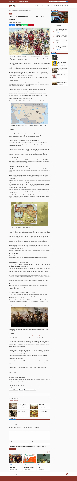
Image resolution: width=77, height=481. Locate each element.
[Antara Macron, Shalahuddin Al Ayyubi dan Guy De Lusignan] (29, 458)
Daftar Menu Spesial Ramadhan (61, 5)
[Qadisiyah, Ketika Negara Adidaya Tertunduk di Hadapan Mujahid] (13, 406)
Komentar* (11, 429)
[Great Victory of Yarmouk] (13, 413)
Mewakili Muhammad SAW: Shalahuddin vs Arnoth (42, 467)
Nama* (10, 441)
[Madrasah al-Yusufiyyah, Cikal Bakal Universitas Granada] (15, 458)
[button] (67, 1)
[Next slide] (49, 452)
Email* (31, 441)
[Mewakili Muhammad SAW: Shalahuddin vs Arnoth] (43, 458)
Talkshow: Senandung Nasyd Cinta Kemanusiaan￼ (25, 1)
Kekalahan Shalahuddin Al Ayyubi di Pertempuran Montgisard (61, 42)
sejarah (18, 398)
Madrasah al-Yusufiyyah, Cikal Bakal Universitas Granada (15, 467)
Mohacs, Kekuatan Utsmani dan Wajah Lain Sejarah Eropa (42, 413)
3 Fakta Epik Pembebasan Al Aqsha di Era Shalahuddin (43, 406)
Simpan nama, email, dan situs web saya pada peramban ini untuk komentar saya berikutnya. (28, 446)
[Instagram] (67, 474)
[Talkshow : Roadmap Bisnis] (54, 63)
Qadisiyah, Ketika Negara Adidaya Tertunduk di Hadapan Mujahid (62, 70)
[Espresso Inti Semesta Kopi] (54, 57)
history (12, 398)
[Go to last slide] (47, 452)
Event (51, 5)
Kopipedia (47, 5)
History (42, 5)
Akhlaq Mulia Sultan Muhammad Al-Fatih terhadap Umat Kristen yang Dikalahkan (28, 334)
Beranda (37, 5)
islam (15, 398)
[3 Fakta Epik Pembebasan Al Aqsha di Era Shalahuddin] (34, 406)
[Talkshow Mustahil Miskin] (54, 76)
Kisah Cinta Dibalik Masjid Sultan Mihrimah (20, 131)
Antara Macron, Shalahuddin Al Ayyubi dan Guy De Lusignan (29, 467)
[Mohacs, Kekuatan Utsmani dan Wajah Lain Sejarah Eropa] (34, 413)
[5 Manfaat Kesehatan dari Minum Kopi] (59, 17)
